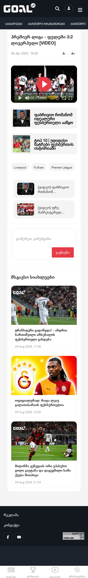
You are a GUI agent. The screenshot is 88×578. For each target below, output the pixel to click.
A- (64, 53)
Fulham (39, 167)
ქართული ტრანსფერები (46, 23)
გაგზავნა (63, 252)
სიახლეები (13, 23)
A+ (73, 53)
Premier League (62, 167)
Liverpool (20, 167)
